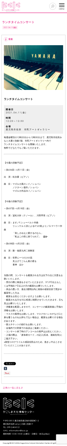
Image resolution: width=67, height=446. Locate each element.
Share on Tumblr (5, 368)
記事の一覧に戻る (12, 387)
